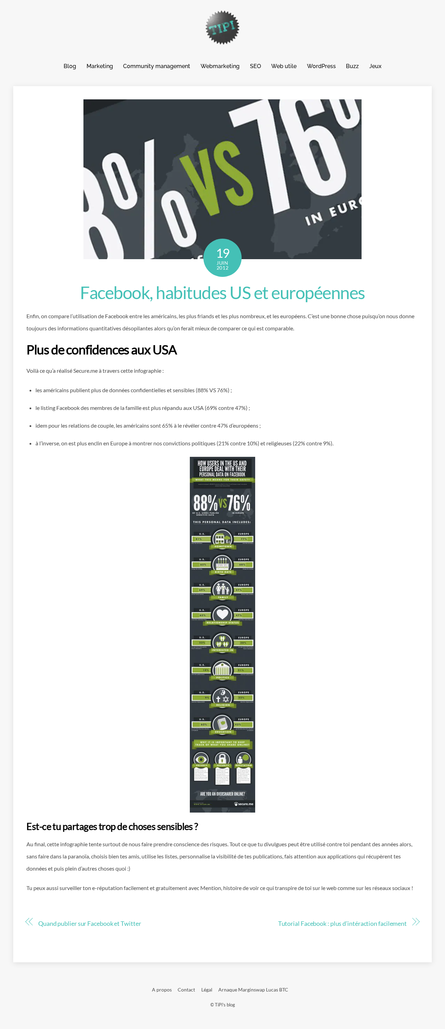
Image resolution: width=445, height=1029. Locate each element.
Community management (156, 66)
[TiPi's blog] (222, 41)
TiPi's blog (225, 1004)
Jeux (375, 66)
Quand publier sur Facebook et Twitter (89, 923)
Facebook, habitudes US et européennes (222, 292)
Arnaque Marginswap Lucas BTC (253, 990)
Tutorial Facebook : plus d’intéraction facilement (342, 923)
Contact (186, 990)
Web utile (284, 66)
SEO (255, 66)
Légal (206, 990)
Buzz (352, 66)
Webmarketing (220, 66)
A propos (162, 990)
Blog (70, 66)
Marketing (100, 66)
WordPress (321, 66)
